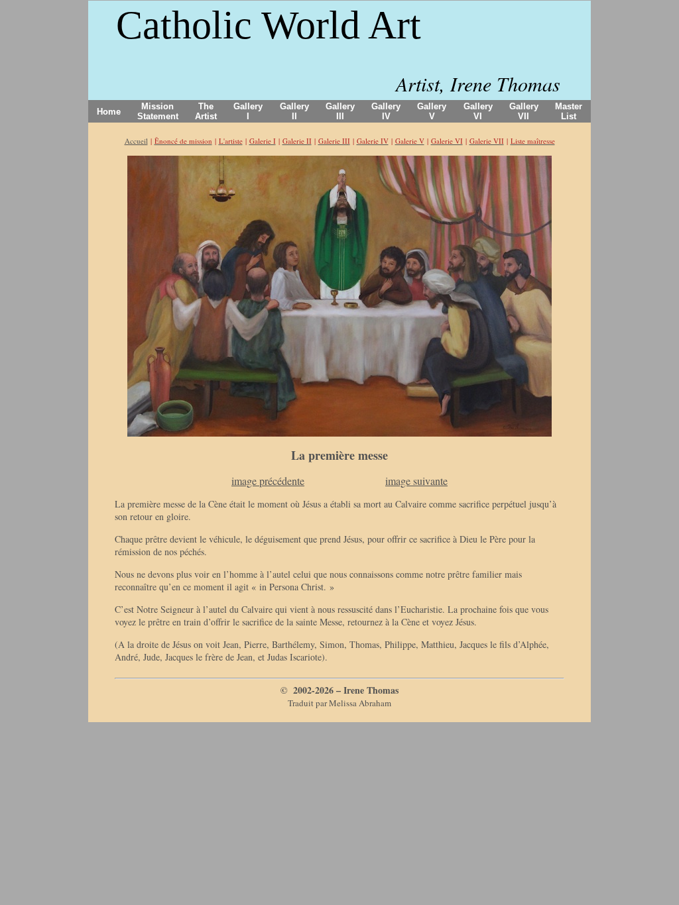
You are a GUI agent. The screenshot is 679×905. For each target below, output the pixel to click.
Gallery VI (478, 111)
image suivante (416, 481)
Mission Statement (157, 111)
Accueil (136, 141)
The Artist (206, 111)
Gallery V (431, 111)
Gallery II (294, 111)
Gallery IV (386, 111)
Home (109, 112)
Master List (568, 111)
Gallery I (248, 111)
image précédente (267, 481)
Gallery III (340, 111)
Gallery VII (523, 111)
